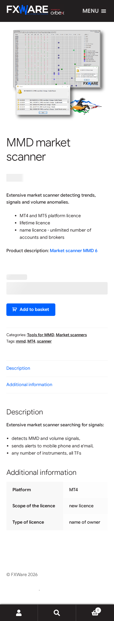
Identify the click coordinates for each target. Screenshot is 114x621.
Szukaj (57, 613)
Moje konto (19, 613)
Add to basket (34, 309)
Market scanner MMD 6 (73, 251)
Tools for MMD (40, 334)
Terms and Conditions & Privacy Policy (45, 582)
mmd (21, 341)
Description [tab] (18, 368)
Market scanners (71, 334)
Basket (87, 608)
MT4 (31, 341)
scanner (44, 341)
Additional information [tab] (29, 384)
